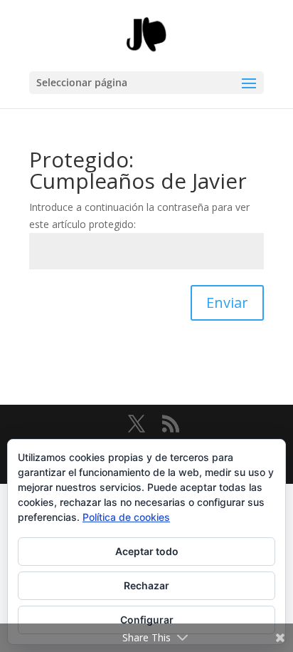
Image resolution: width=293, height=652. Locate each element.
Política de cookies (126, 517)
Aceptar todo (147, 551)
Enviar (227, 302)
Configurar (147, 620)
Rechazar (146, 585)
